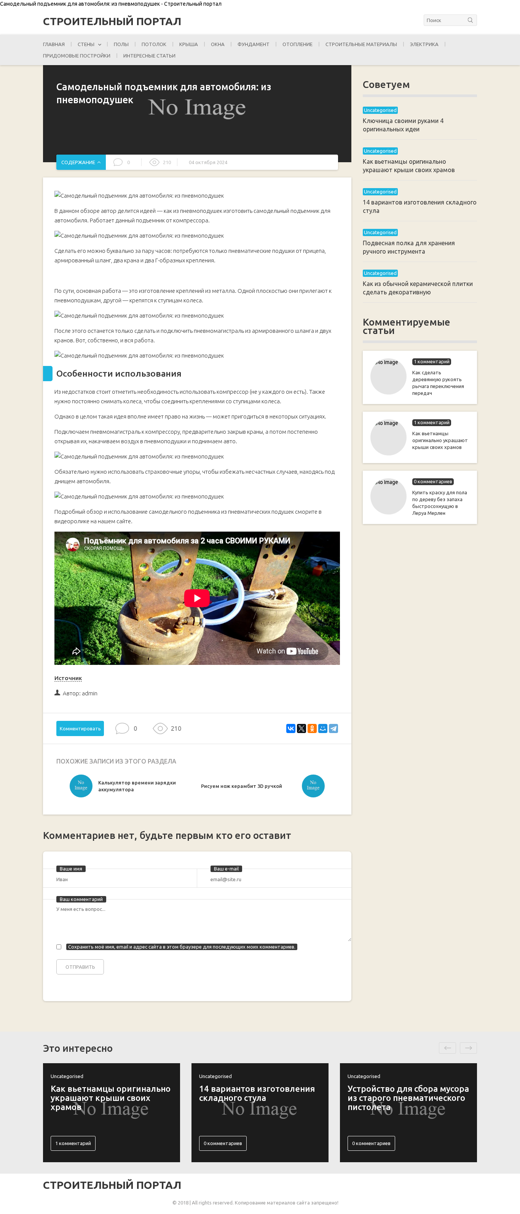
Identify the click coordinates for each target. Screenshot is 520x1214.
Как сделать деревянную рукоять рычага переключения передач (438, 383)
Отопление (297, 44)
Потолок (154, 44)
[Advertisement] (420, 653)
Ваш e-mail (226, 868)
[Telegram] (333, 728)
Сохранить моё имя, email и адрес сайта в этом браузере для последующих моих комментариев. (181, 946)
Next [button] (468, 1048)
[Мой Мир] (322, 728)
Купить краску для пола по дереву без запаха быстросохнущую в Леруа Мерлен (439, 503)
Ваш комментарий (81, 899)
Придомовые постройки (76, 55)
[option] (133, 788)
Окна (218, 44)
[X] (301, 728)
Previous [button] (447, 1048)
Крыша (188, 44)
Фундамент (254, 44)
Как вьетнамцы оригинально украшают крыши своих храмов (440, 440)
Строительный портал (112, 21)
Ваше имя (71, 868)
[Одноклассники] (312, 728)
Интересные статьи (149, 55)
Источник (68, 678)
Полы (121, 44)
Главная (54, 44)
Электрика (424, 44)
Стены (86, 44)
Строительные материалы (361, 44)
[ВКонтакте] (290, 728)
